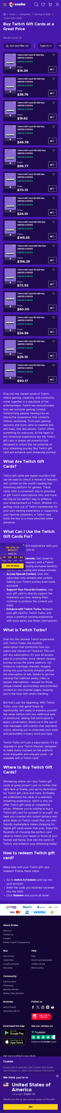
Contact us (8, 935)
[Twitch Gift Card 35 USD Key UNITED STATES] (30, 325)
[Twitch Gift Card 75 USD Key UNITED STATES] (30, 277)
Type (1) (44, 46)
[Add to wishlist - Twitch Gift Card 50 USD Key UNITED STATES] (53, 127)
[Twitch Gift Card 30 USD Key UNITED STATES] (30, 349)
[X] (38, 1007)
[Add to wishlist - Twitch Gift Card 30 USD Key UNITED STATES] (53, 342)
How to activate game (41, 960)
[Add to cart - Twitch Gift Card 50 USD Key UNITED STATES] (52, 141)
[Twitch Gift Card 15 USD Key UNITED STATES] (30, 63)
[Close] (57, 1076)
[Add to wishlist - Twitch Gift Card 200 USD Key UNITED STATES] (53, 246)
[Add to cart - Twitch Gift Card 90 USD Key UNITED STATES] (52, 379)
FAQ (33, 956)
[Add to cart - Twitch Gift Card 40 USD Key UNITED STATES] (52, 93)
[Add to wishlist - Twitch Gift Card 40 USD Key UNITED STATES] (53, 79)
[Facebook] (33, 1007)
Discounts (8, 968)
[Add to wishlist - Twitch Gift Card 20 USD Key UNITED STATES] (53, 103)
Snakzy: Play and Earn (13, 993)
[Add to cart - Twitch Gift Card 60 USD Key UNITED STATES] (52, 308)
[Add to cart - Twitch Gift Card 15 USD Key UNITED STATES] (52, 69)
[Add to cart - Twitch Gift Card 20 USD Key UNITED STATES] (52, 117)
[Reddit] (52, 1007)
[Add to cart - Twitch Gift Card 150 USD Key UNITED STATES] (52, 236)
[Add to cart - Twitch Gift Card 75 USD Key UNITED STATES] (52, 284)
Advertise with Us (11, 1011)
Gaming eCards (42, 14)
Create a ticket (38, 964)
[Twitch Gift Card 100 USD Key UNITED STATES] (30, 158)
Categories (25, 14)
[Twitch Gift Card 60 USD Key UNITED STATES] (30, 301)
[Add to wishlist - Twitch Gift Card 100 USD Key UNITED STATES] (53, 151)
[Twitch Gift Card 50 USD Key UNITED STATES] (30, 134)
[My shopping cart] (50, 4)
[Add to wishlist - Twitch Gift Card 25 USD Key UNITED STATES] (53, 199)
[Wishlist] (43, 4)
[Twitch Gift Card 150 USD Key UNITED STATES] (30, 230)
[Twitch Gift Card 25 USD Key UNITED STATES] (30, 206)
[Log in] (57, 4)
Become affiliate (10, 989)
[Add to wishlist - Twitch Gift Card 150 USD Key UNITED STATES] (53, 223)
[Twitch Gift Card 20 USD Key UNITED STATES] (30, 110)
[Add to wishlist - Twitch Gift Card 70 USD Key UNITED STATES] (53, 175)
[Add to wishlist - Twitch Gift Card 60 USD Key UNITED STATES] (53, 294)
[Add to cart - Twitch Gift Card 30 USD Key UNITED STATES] (52, 356)
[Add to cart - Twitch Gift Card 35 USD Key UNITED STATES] (52, 332)
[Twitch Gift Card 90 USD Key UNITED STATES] (30, 373)
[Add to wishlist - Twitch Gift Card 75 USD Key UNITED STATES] (53, 270)
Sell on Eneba (9, 1007)
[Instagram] (42, 1007)
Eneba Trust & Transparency (16, 942)
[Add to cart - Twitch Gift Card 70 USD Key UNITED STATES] (52, 189)
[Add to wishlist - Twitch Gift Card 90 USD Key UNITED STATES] (53, 366)
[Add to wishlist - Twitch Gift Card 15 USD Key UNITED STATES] (53, 56)
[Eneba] (17, 4)
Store (12, 14)
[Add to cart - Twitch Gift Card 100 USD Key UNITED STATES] (52, 165)
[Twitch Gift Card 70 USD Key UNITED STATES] (30, 182)
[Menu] (4, 4)
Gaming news (9, 982)
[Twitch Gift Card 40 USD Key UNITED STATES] (30, 87)
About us (7, 931)
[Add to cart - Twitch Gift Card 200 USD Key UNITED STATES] (52, 260)
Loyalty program (11, 964)
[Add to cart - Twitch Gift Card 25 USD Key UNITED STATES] (52, 212)
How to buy (8, 956)
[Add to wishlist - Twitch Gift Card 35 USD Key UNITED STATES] (53, 318)
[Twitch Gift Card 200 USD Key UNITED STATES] (30, 254)
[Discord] (47, 1007)
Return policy (37, 968)
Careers (7, 938)
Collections (8, 960)
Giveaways (8, 986)
